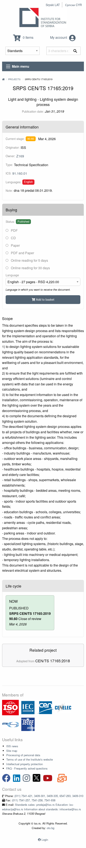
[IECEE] (28, 724)
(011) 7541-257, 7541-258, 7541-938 (33, 800)
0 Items (27, 37)
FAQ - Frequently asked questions (27, 768)
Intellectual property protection (24, 764)
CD (13, 237)
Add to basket (44, 299)
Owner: (10, 156)
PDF (14, 230)
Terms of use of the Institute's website (29, 759)
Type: (9, 165)
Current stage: (15, 139)
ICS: (8, 173)
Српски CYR (73, 5)
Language (12, 275)
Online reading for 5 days (29, 260)
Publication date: (33, 111)
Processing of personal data (23, 755)
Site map (11, 751)
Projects (14, 79)
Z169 (20, 156)
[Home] (3, 79)
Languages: (13, 182)
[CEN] (45, 707)
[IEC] (28, 707)
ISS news (12, 746)
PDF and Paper (22, 252)
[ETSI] (10, 724)
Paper (15, 245)
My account (59, 37)
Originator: (13, 147)
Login (45, 840)
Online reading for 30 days (30, 267)
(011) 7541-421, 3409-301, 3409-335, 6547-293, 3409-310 (48, 796)
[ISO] (10, 707)
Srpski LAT (53, 5)
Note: (9, 190)
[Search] (75, 51)
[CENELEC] (63, 707)
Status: (10, 221)
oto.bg (50, 828)
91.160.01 (19, 173)
